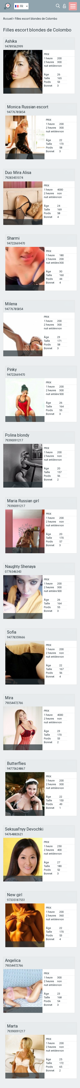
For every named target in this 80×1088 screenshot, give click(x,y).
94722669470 (16, 243)
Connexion (65, 5)
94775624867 (16, 768)
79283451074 (14, 178)
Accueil (8, 18)
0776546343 (13, 572)
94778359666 (16, 637)
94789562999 (14, 46)
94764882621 (14, 834)
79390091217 (14, 440)
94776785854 (16, 112)
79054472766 (14, 703)
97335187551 (16, 900)
